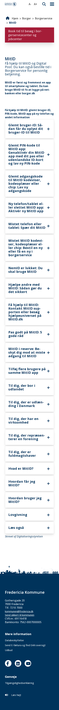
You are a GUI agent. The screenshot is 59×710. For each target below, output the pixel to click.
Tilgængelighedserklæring (19, 683)
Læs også (16, 527)
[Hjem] (10, 4)
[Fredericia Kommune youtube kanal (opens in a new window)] (29, 663)
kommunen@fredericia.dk (19, 611)
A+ (35, 4)
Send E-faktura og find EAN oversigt (25, 645)
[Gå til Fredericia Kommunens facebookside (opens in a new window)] (9, 663)
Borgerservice (43, 18)
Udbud (8, 650)
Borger (26, 18)
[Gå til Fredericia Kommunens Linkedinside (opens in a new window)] (19, 663)
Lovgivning (17, 514)
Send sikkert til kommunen (19, 615)
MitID (12, 22)
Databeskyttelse (14, 640)
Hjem (15, 18)
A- (30, 4)
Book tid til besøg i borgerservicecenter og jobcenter (25, 35)
